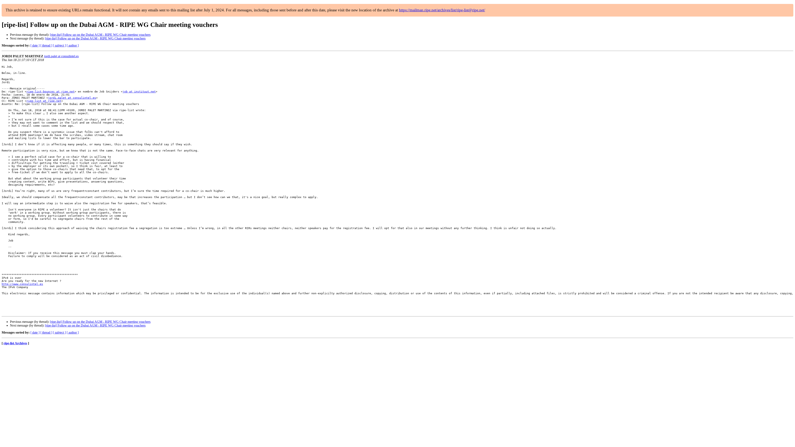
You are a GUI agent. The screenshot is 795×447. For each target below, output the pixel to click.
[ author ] (73, 45)
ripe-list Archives (15, 343)
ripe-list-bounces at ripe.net (50, 91)
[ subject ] (59, 45)
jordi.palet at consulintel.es (61, 56)
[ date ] (35, 45)
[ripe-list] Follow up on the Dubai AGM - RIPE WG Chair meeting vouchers (100, 34)
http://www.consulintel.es (22, 284)
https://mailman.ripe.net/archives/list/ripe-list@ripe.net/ (442, 10)
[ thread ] (46, 45)
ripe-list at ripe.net (43, 100)
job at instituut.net (139, 91)
